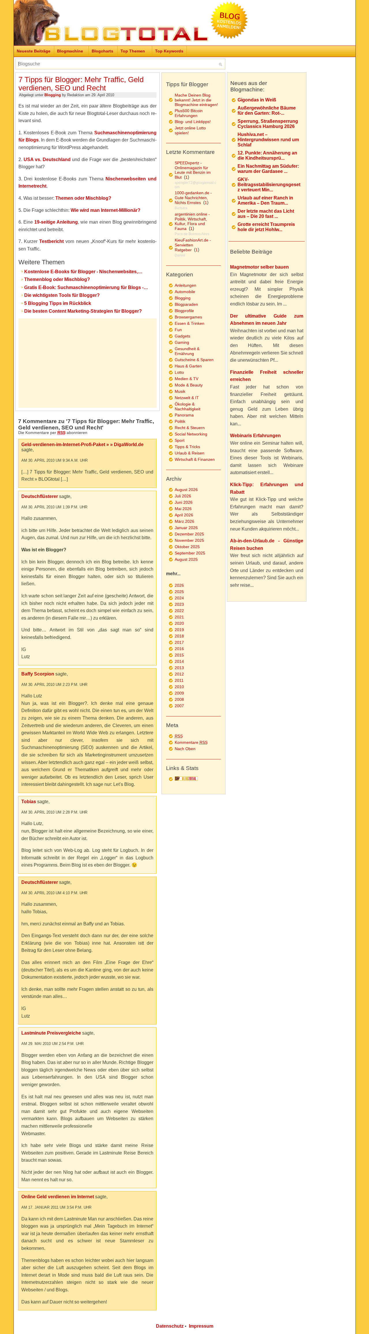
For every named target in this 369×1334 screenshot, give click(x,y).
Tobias (28, 801)
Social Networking (191, 434)
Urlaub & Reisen (189, 453)
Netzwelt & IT (187, 397)
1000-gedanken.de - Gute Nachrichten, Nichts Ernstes (193, 197)
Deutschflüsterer (39, 496)
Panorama (184, 415)
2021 (179, 617)
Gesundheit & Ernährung (187, 351)
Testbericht (51, 241)
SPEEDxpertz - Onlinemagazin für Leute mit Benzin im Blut (193, 170)
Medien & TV (186, 378)
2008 (179, 699)
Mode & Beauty (189, 385)
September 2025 (190, 553)
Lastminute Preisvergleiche (51, 1033)
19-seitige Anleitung (56, 222)
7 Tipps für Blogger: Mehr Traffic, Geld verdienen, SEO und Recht (81, 84)
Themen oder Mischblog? (83, 198)
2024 (179, 598)
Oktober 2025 (187, 546)
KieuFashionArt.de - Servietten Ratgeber (193, 245)
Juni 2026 (184, 502)
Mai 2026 (183, 508)
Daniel (180, 255)
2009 (179, 693)
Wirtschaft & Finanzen (195, 459)
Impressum (201, 1326)
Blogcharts (102, 51)
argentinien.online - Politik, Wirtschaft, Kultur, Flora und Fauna (192, 221)
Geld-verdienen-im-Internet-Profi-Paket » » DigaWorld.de (82, 444)
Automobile (185, 291)
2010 (179, 686)
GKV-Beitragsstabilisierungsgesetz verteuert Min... (269, 184)
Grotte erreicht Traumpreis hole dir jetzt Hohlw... (266, 227)
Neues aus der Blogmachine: (248, 86)
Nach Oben (185, 748)
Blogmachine (70, 51)
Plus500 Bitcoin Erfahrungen (189, 113)
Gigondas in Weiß (257, 99)
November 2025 (189, 540)
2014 (179, 661)
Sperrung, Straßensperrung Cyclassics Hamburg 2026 (268, 124)
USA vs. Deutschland (47, 159)
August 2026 (186, 489)
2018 (179, 636)
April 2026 (184, 515)
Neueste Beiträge (33, 51)
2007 (179, 705)
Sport (179, 440)
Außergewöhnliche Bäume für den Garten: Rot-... (267, 110)
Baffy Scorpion (37, 673)
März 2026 (184, 521)
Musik (180, 391)
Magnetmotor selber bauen (259, 267)
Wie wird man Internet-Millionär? (105, 210)
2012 (179, 674)
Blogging (52, 95)
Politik (180, 421)
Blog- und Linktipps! (193, 121)
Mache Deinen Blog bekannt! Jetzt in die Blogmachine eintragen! (196, 100)
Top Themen (133, 51)
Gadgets (182, 336)
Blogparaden (186, 304)
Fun (178, 329)
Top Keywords (169, 51)
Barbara (181, 208)
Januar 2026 (186, 527)
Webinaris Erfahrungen (255, 435)
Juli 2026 (183, 496)
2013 (179, 667)
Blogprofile (184, 310)
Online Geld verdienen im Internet (57, 1196)
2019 (179, 629)
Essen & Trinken (189, 323)
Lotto (179, 372)
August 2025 (186, 559)
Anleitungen (185, 285)
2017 (179, 642)
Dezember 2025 (189, 534)
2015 (179, 655)
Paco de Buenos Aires (192, 234)
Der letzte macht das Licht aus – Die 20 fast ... (266, 214)
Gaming (182, 342)
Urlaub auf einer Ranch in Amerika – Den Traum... (265, 200)
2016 (179, 648)
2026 (179, 585)
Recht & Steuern (190, 427)
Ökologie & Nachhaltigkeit (187, 406)
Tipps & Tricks (187, 446)
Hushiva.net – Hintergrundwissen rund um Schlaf (268, 139)
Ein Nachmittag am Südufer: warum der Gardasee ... (268, 169)
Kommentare (191, 742)
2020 (179, 623)
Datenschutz (170, 1326)
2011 (179, 680)
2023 (179, 604)
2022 (179, 610)
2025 (179, 591)
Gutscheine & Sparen (194, 359)
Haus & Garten (188, 366)
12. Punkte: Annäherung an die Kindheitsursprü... (267, 155)
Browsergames (188, 317)
